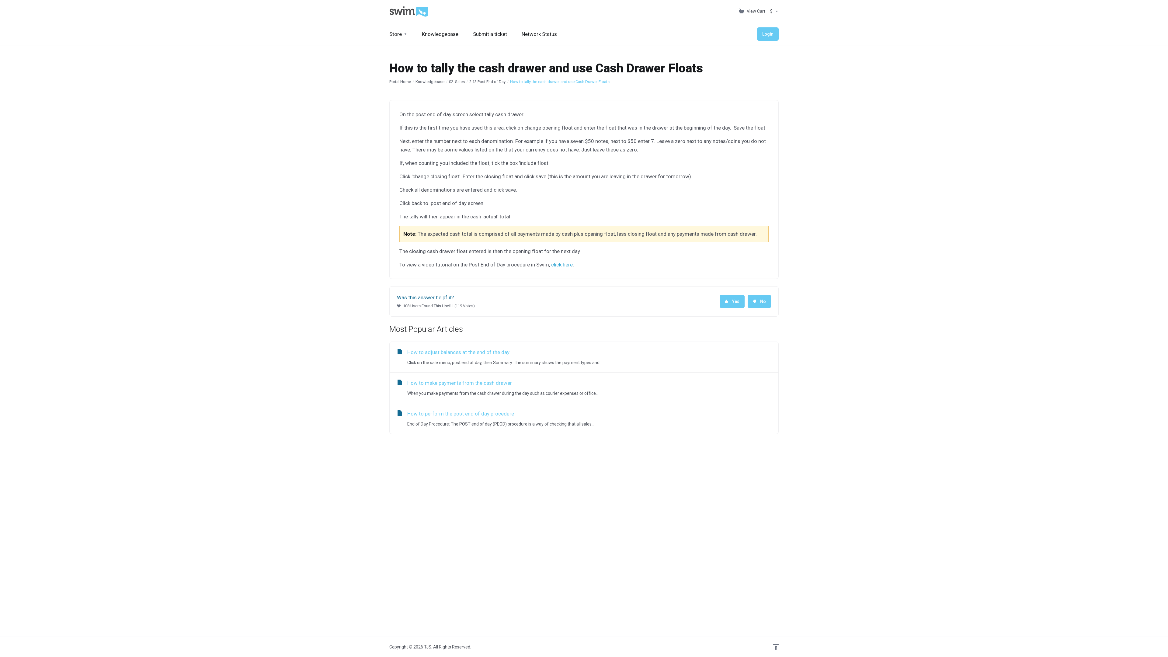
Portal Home (400, 81)
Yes (735, 301)
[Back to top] (776, 647)
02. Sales (457, 81)
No (763, 301)
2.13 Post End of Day (487, 81)
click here (562, 265)
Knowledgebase (429, 81)
